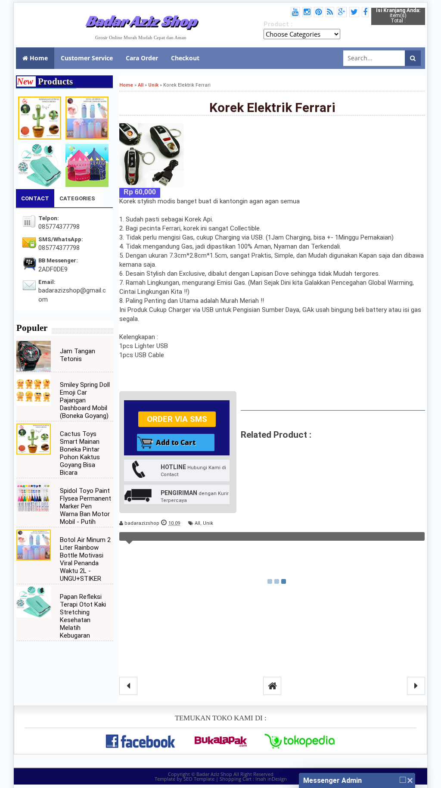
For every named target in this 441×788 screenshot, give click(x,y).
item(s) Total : (398, 15)
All (197, 523)
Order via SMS (177, 419)
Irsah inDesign (271, 779)
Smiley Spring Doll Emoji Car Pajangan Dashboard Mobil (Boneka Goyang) (85, 400)
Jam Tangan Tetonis (77, 355)
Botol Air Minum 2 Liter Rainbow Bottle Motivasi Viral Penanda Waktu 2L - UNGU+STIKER (85, 559)
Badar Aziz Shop (141, 20)
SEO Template (198, 779)
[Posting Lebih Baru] (128, 686)
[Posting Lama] (416, 686)
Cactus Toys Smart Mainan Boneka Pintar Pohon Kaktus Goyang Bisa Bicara (80, 453)
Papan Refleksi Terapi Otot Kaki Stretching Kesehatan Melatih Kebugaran (83, 616)
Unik (208, 523)
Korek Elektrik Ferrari (272, 107)
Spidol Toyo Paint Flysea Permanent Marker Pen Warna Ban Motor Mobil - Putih (85, 506)
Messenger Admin (332, 780)
